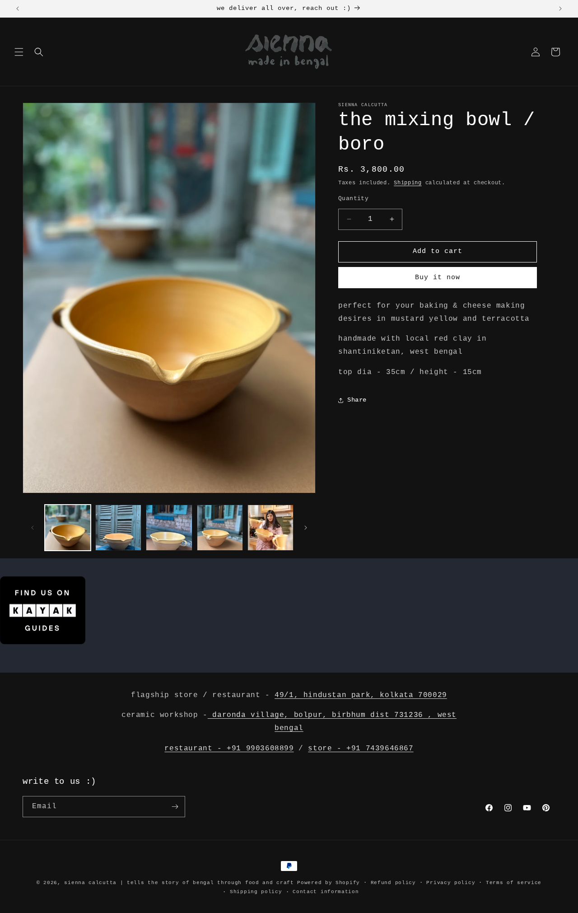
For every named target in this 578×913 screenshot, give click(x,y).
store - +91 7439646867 (360, 748)
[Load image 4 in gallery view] (220, 528)
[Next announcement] (560, 8)
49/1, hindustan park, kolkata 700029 (361, 695)
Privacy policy (450, 882)
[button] (19, 52)
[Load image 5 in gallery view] (270, 528)
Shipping (408, 183)
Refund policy (393, 882)
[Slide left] (32, 528)
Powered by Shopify (328, 882)
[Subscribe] (175, 806)
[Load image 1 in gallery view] (68, 528)
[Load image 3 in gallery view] (169, 528)
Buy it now (437, 277)
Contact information (326, 891)
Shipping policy (256, 891)
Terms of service (513, 882)
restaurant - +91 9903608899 (229, 748)
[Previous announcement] (18, 8)
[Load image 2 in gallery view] (118, 528)
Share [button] (357, 399)
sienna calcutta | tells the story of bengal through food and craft (179, 882)
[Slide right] (306, 528)
